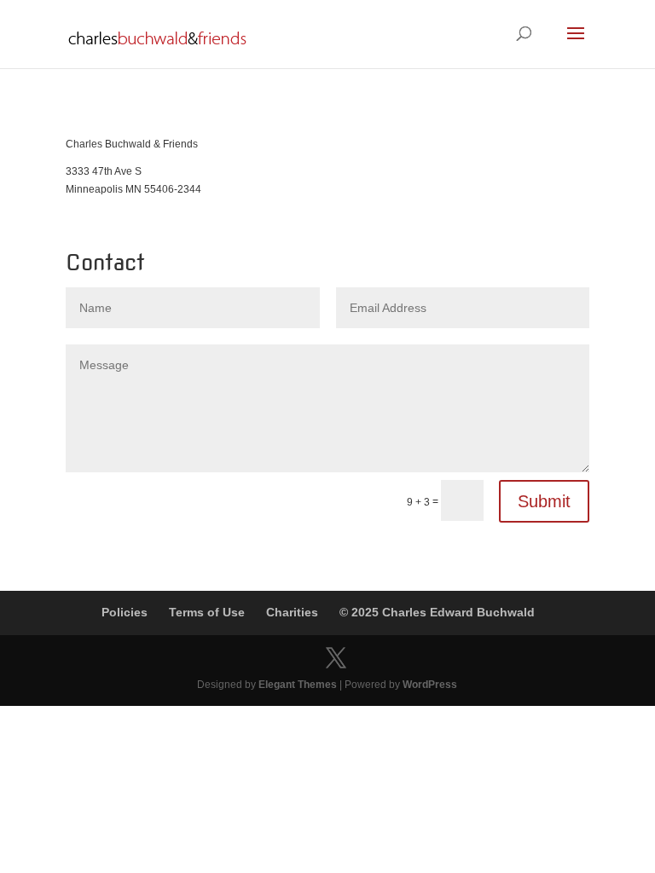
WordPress (430, 685)
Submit (544, 501)
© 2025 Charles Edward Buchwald (437, 612)
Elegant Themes (297, 685)
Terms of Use (207, 612)
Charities (292, 612)
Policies (124, 612)
